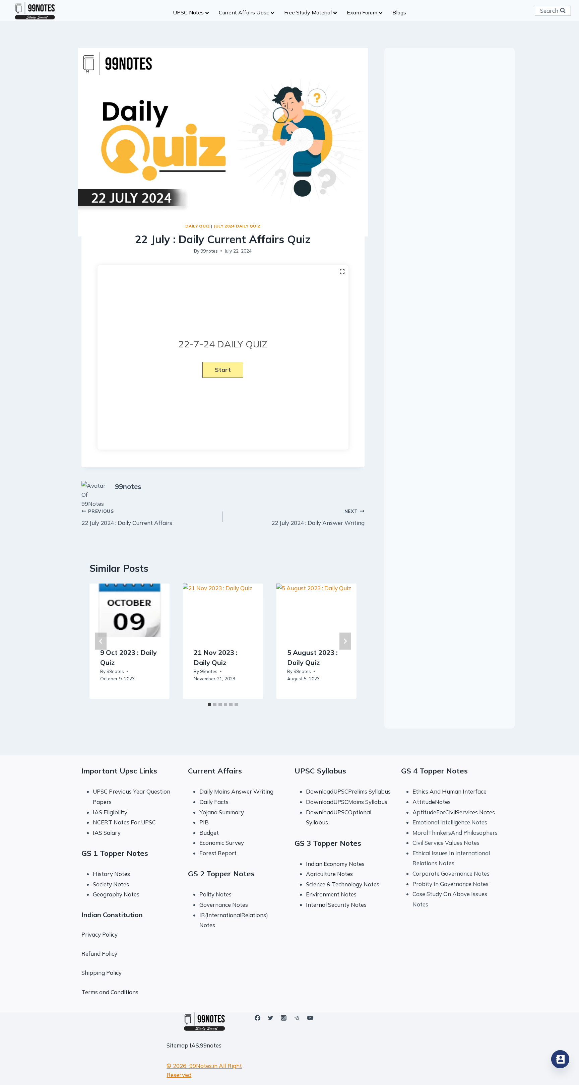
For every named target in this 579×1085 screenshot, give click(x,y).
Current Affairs (215, 770)
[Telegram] (297, 1018)
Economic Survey (221, 842)
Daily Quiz (197, 225)
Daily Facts (214, 801)
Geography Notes (116, 894)
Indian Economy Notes (335, 863)
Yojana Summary (221, 812)
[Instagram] (284, 1018)
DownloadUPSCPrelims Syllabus (348, 791)
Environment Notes (331, 894)
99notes (209, 251)
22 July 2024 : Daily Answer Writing (317, 517)
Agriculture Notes (329, 873)
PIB (204, 822)
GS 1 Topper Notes (114, 853)
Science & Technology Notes (342, 884)
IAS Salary (107, 832)
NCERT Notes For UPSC (125, 822)
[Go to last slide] (101, 641)
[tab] (209, 704)
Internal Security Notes (336, 904)
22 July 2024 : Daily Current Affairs (126, 517)
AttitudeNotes (431, 801)
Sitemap (177, 1045)
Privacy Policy (99, 934)
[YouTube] (310, 1018)
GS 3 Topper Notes (328, 843)
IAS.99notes (205, 1045)
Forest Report (218, 853)
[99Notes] (35, 11)
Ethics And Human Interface (449, 791)
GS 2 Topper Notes (221, 873)
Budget (209, 832)
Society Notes (111, 884)
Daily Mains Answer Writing (236, 791)
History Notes (111, 873)
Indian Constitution (112, 914)
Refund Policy (99, 953)
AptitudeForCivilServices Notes (453, 812)
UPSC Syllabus (320, 770)
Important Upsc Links (119, 770)
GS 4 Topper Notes (434, 770)
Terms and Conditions (109, 992)
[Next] (345, 641)
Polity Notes (215, 894)
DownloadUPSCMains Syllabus (346, 801)
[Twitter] (270, 1018)
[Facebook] (257, 1018)
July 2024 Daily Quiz (236, 225)
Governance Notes (223, 904)
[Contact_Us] (560, 1059)
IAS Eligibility (110, 812)
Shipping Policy (101, 972)
